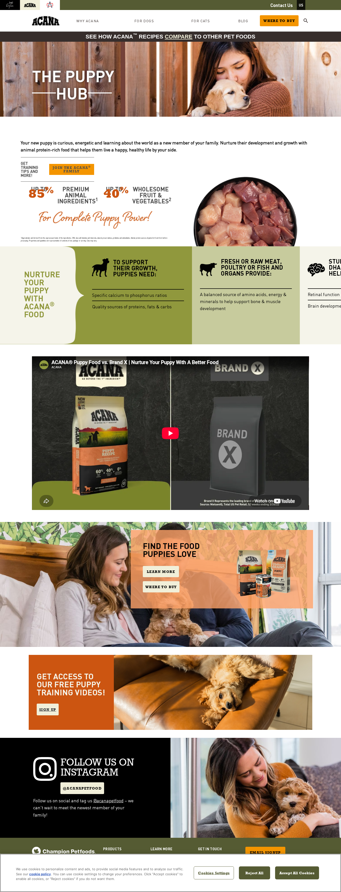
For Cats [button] (200, 20)
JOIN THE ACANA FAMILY (72, 169)
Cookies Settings (213, 873)
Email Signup (265, 853)
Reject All (254, 873)
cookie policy (40, 874)
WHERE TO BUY (161, 587)
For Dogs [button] (144, 20)
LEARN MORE (161, 572)
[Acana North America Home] (45, 21)
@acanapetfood (82, 788)
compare (178, 36)
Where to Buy (279, 21)
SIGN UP (47, 710)
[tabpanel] (170, 79)
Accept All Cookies (297, 873)
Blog (243, 20)
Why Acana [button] (87, 20)
